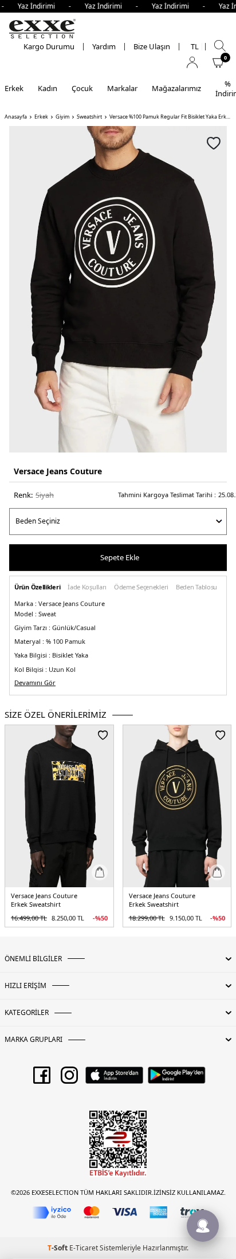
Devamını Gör (35, 683)
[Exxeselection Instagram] (69, 1079)
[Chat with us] (203, 1226)
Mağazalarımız (176, 88)
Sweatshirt (89, 116)
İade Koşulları (87, 587)
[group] (118, 289)
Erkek (14, 88)
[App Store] (114, 1079)
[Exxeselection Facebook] (41, 1079)
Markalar (122, 88)
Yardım (104, 46)
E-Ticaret (83, 1248)
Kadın (47, 88)
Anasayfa (16, 116)
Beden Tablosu (196, 587)
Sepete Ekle (119, 557)
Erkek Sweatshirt (36, 904)
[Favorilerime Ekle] (103, 735)
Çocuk (82, 88)
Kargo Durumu (48, 46)
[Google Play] (177, 1079)
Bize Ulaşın (151, 46)
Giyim (62, 116)
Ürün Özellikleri (37, 587)
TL (195, 46)
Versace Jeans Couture (58, 471)
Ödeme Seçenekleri (141, 587)
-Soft (58, 1248)
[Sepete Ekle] (100, 872)
